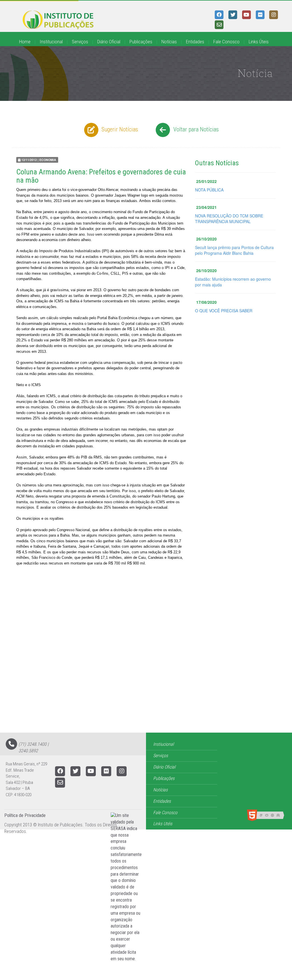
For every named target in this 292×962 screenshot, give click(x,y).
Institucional (51, 41)
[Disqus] (146, 660)
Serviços (80, 41)
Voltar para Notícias (195, 129)
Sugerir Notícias (119, 129)
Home (25, 41)
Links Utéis (162, 823)
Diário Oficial (108, 41)
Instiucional (163, 744)
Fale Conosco (226, 41)
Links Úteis (259, 41)
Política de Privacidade (25, 815)
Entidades (195, 41)
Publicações (140, 41)
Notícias (169, 41)
